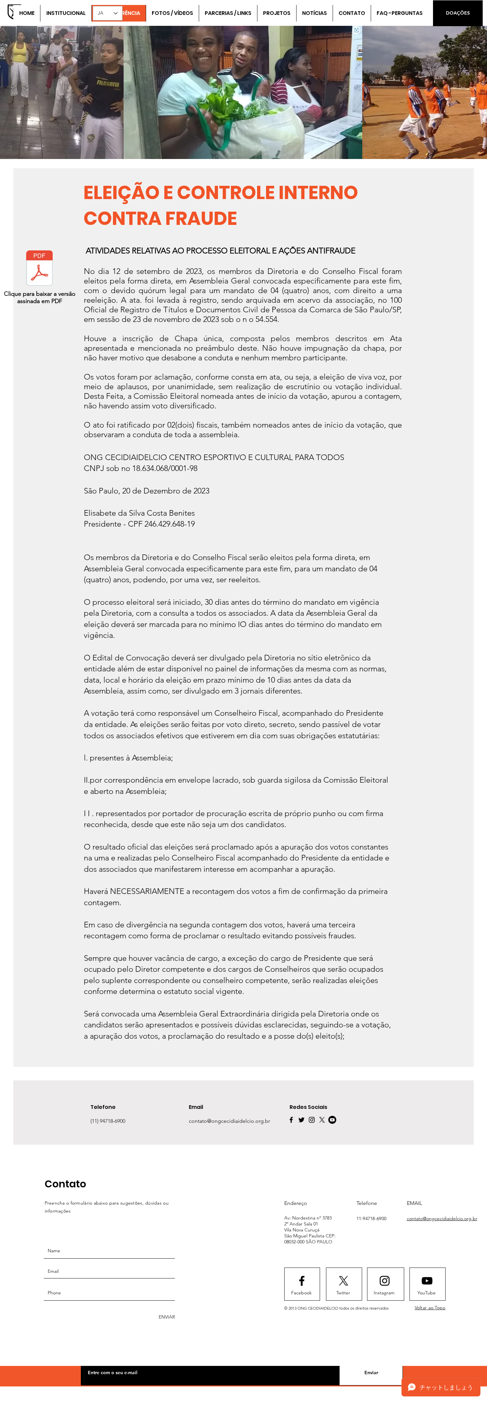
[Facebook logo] (301, 1280)
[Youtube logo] (427, 1280)
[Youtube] (332, 1120)
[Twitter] (301, 1120)
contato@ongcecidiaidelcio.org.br (442, 1218)
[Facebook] (291, 1120)
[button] (228, 13)
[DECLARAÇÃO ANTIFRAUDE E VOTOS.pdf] (39, 269)
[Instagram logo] (384, 1280)
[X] (322, 1120)
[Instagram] (312, 1120)
